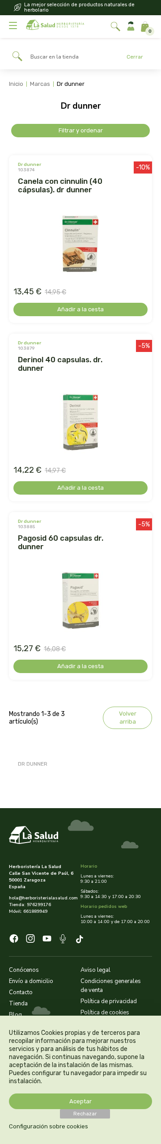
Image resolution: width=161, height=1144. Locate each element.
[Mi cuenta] (130, 26)
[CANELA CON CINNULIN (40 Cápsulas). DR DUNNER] (80, 244)
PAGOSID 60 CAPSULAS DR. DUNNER (60, 542)
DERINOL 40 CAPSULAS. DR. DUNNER (60, 364)
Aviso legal (95, 970)
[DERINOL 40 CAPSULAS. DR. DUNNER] (80, 423)
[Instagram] (30, 940)
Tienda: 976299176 (30, 905)
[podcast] (64, 940)
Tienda (18, 1004)
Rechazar (85, 1114)
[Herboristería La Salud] (55, 26)
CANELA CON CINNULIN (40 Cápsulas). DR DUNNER (60, 185)
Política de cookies (104, 1012)
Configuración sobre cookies (48, 1126)
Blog (15, 1015)
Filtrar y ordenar (81, 130)
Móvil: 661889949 (28, 911)
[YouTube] (47, 940)
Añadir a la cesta (80, 309)
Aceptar (80, 1101)
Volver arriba (127, 717)
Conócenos (24, 970)
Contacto (21, 992)
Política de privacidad (108, 1001)
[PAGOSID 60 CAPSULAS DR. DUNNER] (80, 601)
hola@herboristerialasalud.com (41, 898)
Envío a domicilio (31, 981)
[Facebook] (14, 940)
